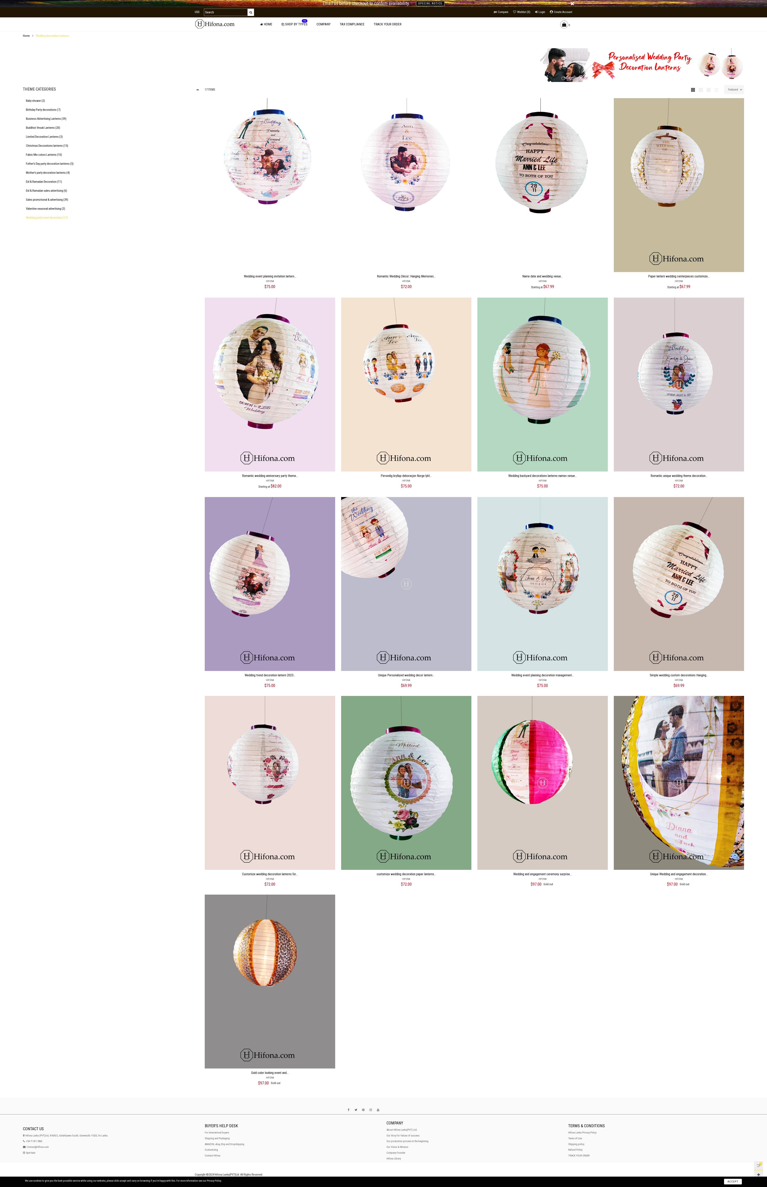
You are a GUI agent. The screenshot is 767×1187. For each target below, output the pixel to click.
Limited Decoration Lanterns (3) (44, 137)
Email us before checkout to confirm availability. (366, 3)
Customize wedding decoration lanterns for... (270, 874)
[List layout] (716, 89)
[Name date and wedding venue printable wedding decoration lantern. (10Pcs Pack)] (542, 185)
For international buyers (217, 1132)
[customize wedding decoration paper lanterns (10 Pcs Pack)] (406, 783)
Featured (733, 89)
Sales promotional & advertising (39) (47, 199)
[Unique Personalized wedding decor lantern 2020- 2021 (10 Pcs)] (406, 584)
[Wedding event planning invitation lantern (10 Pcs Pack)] (270, 185)
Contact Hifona (212, 1155)
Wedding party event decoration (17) (47, 217)
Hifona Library (393, 1158)
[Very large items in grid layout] (708, 89)
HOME (268, 24)
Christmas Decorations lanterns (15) (47, 146)
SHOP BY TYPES (296, 24)
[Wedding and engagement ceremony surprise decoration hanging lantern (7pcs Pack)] (542, 783)
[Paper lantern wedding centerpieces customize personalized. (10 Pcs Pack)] (679, 185)
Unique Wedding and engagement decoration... (679, 874)
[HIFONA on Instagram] (370, 1109)
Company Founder (395, 1152)
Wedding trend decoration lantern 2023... (270, 675)
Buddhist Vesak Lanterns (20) (43, 128)
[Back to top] (758, 1174)
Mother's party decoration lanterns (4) (48, 172)
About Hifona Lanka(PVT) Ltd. (401, 1129)
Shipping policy (576, 1144)
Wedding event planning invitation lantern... (270, 276)
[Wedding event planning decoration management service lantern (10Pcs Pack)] (542, 584)
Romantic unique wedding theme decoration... (679, 476)
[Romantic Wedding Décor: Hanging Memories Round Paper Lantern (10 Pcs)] (406, 185)
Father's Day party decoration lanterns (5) (50, 163)
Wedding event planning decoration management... (542, 675)
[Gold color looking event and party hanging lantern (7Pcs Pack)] (270, 981)
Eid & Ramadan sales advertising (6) (46, 190)
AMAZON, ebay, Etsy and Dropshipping (224, 1144)
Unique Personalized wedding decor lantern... (406, 675)
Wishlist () (523, 12)
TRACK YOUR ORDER (387, 24)
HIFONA (270, 281)
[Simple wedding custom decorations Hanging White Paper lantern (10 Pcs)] (679, 584)
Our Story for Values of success (402, 1135)
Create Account (563, 12)
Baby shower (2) (35, 101)
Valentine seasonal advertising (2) (45, 208)
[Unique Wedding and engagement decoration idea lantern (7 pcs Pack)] (679, 783)
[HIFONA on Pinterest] (363, 1109)
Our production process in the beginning (407, 1141)
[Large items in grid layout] (701, 89)
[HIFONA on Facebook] (348, 1109)
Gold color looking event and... (269, 1073)
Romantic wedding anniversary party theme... (270, 476)
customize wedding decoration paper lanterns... (406, 874)
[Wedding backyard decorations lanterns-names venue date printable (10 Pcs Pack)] (542, 384)
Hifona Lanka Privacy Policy (582, 1132)
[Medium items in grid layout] (693, 89)
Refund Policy (575, 1149)
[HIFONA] (215, 23)
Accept (732, 1181)
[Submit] (250, 12)
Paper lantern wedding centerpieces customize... (678, 276)
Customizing (211, 1149)
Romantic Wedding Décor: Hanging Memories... (406, 276)
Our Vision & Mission (397, 1146)
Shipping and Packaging (217, 1138)
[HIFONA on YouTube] (378, 1109)
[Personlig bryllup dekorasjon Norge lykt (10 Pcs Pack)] (406, 384)
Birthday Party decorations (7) (43, 110)
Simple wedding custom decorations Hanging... (679, 675)
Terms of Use (575, 1138)
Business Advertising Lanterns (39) (46, 119)
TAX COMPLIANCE (352, 24)
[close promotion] (572, 3)
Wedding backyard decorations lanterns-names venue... (542, 476)
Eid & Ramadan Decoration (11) (44, 181)
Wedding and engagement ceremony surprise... (542, 874)
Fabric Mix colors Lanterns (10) (44, 154)
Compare (503, 12)
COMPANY (324, 24)
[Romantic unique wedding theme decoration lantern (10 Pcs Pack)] (679, 384)
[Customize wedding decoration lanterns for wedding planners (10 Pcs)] (270, 783)
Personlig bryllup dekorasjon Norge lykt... (406, 476)
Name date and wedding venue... (542, 276)
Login (542, 12)
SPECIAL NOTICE (430, 3)
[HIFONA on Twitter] (356, 1109)
